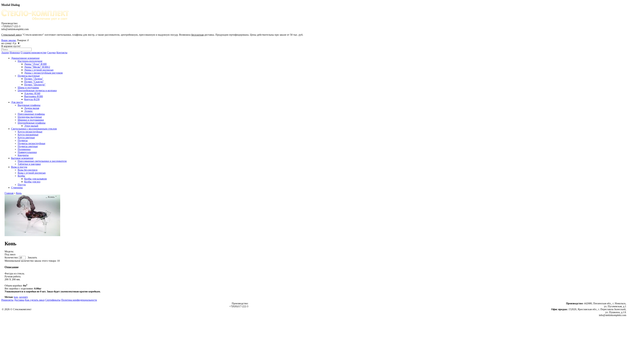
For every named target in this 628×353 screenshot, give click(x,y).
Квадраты (23, 155)
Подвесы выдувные (29, 75)
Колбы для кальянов (35, 178)
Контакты (61, 52)
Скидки (51, 52)
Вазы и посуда (19, 167)
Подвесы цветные (28, 146)
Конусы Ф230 (32, 99)
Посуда (22, 184)
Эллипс (28, 111)
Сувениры (17, 187)
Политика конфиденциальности (79, 300)
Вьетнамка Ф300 (33, 96)
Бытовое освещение (22, 158)
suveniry (23, 297)
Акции (5, 52)
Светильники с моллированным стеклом (34, 128)
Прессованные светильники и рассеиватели (42, 161)
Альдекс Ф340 (32, 93)
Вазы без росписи (27, 169)
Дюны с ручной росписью (38, 69)
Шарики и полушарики (31, 119)
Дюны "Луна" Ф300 (35, 64)
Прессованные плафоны (31, 114)
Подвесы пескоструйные (31, 143)
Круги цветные (26, 137)
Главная (9, 193)
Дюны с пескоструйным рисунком (43, 72)
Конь (19, 193)
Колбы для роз (32, 181)
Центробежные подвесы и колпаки (37, 90)
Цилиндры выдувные (30, 117)
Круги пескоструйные (30, 131)
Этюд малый (31, 125)
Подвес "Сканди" (34, 81)
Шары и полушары (28, 87)
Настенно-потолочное (30, 61)
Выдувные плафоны (29, 105)
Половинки (24, 149)
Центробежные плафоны (31, 122)
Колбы (21, 175)
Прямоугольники (27, 152)
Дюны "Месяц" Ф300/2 (37, 67)
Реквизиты (7, 300)
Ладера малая (31, 108)
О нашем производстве (33, 52)
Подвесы (23, 140)
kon (16, 297)
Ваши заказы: (8, 40)
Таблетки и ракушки (29, 164)
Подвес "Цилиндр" (35, 84)
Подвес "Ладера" (33, 78)
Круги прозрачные (28, 134)
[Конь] (32, 235)
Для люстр (17, 102)
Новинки (15, 52)
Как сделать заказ (34, 300)
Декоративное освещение (25, 58)
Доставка (19, 300)
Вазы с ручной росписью (32, 172)
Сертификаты (53, 300)
